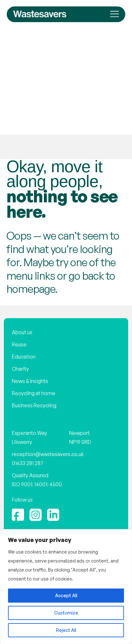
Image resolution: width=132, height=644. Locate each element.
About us (22, 332)
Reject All (66, 630)
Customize (66, 612)
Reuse (19, 344)
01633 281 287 (27, 463)
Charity (20, 369)
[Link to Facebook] (18, 515)
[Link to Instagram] (35, 515)
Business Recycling (34, 405)
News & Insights (30, 381)
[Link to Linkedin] (53, 515)
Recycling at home (33, 393)
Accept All (66, 595)
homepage (30, 288)
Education (24, 356)
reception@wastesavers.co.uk (48, 454)
